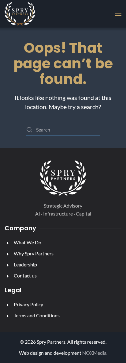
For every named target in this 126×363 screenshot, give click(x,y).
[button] (118, 14)
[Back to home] (20, 14)
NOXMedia (94, 353)
